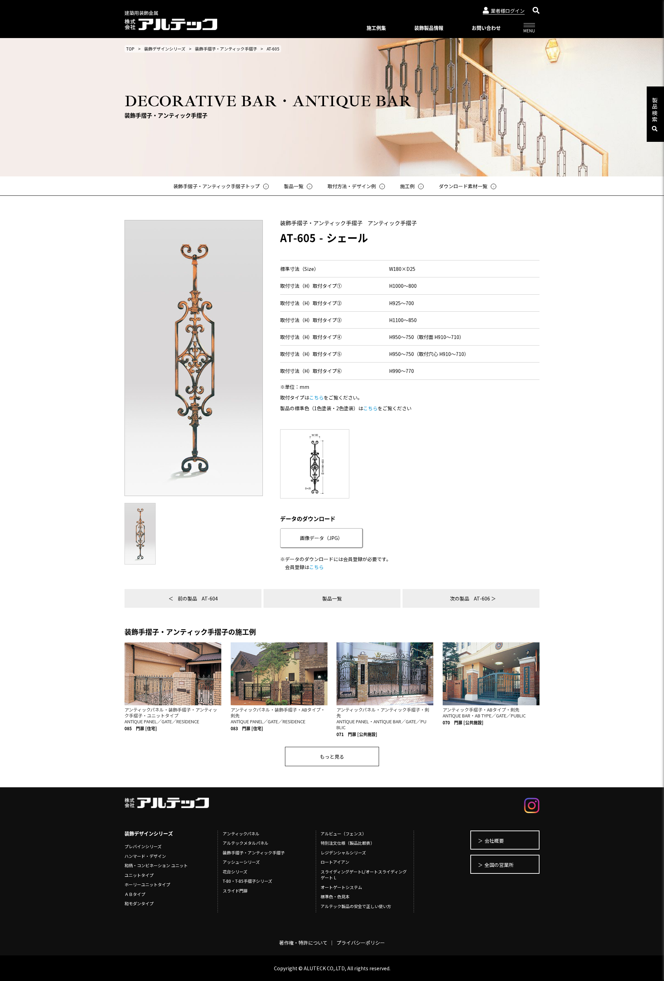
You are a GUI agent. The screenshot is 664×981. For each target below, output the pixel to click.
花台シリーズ (235, 871)
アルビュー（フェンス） (343, 833)
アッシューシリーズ (241, 862)
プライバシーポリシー (360, 942)
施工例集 (376, 27)
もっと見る (332, 756)
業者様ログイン (508, 10)
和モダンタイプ (139, 903)
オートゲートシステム (341, 887)
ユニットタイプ (139, 875)
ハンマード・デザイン (145, 856)
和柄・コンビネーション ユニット (156, 865)
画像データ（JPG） (321, 537)
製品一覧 (332, 598)
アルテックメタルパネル (245, 843)
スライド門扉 (235, 890)
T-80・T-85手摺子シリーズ (247, 881)
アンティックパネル (241, 833)
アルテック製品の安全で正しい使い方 (356, 906)
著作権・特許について (303, 942)
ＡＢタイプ (134, 894)
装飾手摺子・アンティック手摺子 (226, 49)
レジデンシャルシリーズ (343, 852)
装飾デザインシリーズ (164, 49)
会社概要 (494, 840)
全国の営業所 (499, 864)
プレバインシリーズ (143, 846)
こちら (316, 397)
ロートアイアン (335, 862)
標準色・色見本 (335, 896)
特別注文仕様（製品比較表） (348, 843)
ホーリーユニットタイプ (147, 884)
